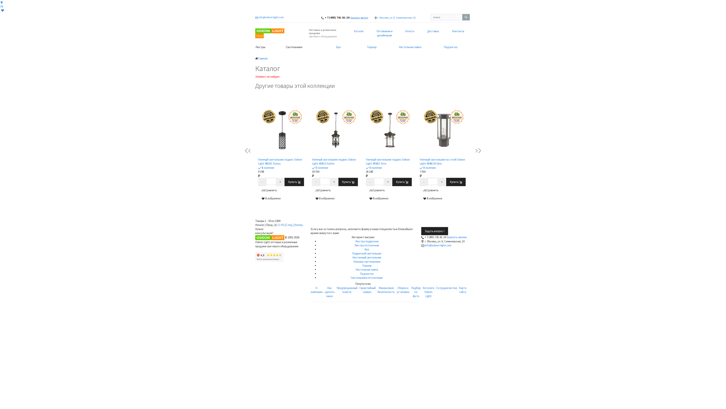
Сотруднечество (446, 288)
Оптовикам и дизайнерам (384, 33)
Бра (338, 47)
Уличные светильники (366, 261)
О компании (317, 290)
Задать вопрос (434, 231)
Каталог (359, 31)
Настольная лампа (410, 47)
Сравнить (270, 190)
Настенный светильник (366, 257)
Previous (251, 150)
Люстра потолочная (366, 245)
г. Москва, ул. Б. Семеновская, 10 (397, 17)
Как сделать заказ (329, 292)
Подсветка (450, 47)
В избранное (272, 198)
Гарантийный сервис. (367, 290)
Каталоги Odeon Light (428, 292)
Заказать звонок (359, 17)
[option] (282, 155)
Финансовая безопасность (386, 290)
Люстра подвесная (367, 241)
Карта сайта (462, 290)
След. (289, 225)
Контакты (458, 31)
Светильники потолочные (367, 277)
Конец (299, 225)
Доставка (433, 31)
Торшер (372, 47)
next (475, 150)
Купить (293, 182)
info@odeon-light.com (438, 245)
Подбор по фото (416, 292)
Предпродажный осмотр (347, 290)
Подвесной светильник (366, 253)
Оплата (409, 31)
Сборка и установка (403, 290)
